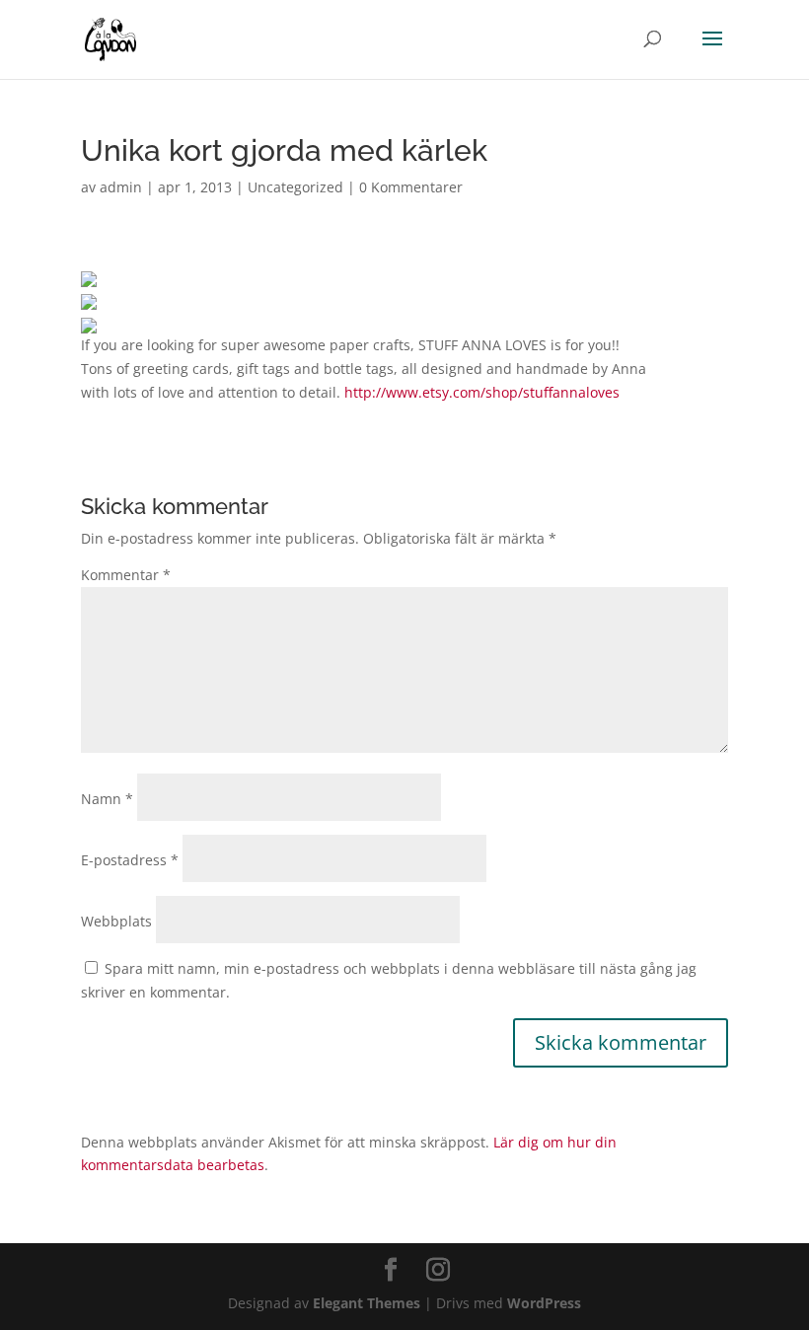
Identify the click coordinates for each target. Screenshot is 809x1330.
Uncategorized (295, 187)
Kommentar (126, 574)
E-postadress (130, 859)
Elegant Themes (366, 1302)
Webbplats (116, 921)
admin (121, 187)
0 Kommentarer (411, 187)
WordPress (544, 1302)
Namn (107, 798)
